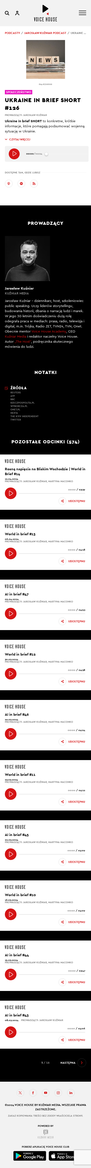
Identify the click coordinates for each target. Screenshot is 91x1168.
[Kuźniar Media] (45, 1134)
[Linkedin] (71, 1093)
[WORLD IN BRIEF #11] (11, 794)
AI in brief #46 (17, 714)
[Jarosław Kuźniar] (45, 295)
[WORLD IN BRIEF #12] (11, 674)
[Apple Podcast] (9, 183)
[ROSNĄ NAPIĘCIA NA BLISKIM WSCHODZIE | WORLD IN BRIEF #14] (11, 493)
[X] (20, 1093)
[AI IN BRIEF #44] (11, 974)
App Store (63, 1156)
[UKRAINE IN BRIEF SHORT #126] (14, 153)
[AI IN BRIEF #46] (11, 734)
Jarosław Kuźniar (35, 115)
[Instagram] (58, 1093)
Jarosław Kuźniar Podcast (45, 33)
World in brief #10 (20, 894)
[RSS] (34, 183)
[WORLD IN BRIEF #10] (11, 914)
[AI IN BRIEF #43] (11, 1032)
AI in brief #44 (17, 955)
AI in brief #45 (17, 834)
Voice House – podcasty (45, 13)
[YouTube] (46, 1093)
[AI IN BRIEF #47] (11, 613)
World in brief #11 (20, 774)
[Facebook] (33, 1093)
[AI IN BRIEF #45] (11, 854)
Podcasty (12, 33)
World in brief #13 (20, 534)
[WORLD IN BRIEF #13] (11, 553)
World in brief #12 (20, 654)
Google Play (29, 1156)
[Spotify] (21, 183)
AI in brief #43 (17, 1015)
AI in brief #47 (17, 594)
